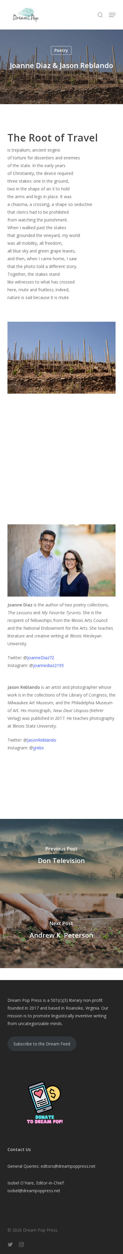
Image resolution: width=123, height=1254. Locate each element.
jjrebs (39, 748)
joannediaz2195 (48, 665)
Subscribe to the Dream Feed (41, 1044)
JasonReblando (41, 740)
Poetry (61, 50)
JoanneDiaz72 (40, 657)
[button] (112, 15)
